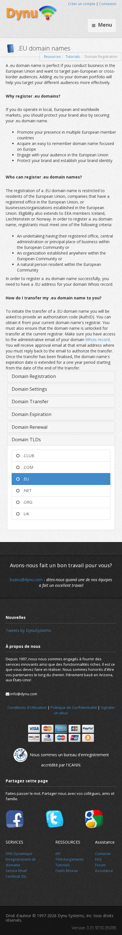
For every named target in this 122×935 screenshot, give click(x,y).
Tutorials (73, 56)
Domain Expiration (31, 414)
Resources (52, 56)
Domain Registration (34, 376)
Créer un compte (81, 3)
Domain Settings (29, 389)
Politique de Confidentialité (74, 707)
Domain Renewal (29, 427)
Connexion (107, 3)
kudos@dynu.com (26, 579)
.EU (24, 479)
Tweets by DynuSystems (28, 630)
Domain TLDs (26, 439)
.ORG (26, 502)
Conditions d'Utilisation (27, 707)
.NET (26, 490)
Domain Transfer (30, 401)
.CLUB (27, 455)
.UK (24, 513)
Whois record (97, 339)
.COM (26, 467)
